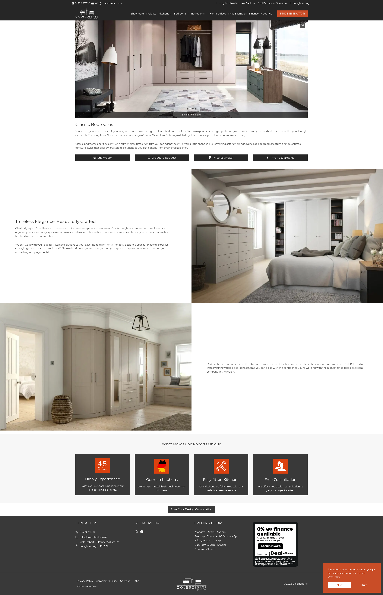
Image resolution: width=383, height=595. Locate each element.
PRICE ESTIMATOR (292, 13)
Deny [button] (364, 585)
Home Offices (217, 13)
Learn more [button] (334, 576)
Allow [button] (339, 585)
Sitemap (125, 581)
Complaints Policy (106, 581)
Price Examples (237, 13)
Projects (151, 13)
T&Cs (136, 581)
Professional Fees (87, 586)
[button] (302, 25)
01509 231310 (87, 532)
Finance (254, 13)
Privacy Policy (85, 581)
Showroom (137, 13)
